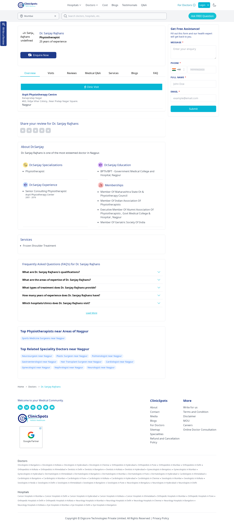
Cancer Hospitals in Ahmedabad (140, 496)
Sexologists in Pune (115, 483)
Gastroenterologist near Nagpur (39, 361)
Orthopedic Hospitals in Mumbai (171, 496)
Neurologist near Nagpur (101, 367)
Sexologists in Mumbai (172, 478)
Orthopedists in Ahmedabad (53, 469)
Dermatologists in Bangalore (87, 474)
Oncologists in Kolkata (52, 465)
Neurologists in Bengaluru (138, 483)
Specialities (156, 434)
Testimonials (129, 5)
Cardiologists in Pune (76, 478)
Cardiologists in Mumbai (54, 478)
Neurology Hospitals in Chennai (148, 500)
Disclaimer (189, 416)
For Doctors (157, 425)
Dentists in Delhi (75, 469)
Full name (178, 77)
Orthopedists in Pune (147, 465)
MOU (186, 420)
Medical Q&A (93, 73)
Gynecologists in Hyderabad (30, 474)
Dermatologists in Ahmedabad (58, 474)
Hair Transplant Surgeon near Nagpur (81, 361)
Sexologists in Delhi (46, 483)
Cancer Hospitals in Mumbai (30, 496)
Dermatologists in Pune (138, 474)
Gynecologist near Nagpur (36, 367)
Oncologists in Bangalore (29, 465)
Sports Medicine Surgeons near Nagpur (43, 338)
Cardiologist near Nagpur (119, 361)
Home (22, 386)
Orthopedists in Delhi (192, 465)
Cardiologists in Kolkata (98, 478)
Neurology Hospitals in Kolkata (31, 505)
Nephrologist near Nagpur (69, 367)
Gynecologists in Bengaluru (159, 469)
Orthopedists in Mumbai (169, 465)
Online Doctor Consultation (199, 429)
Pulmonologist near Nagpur (107, 355)
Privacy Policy (161, 518)
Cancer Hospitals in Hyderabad (83, 496)
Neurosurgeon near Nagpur (37, 355)
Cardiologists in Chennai (148, 478)
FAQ (155, 73)
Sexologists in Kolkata (193, 478)
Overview (30, 73)
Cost (105, 5)
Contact (155, 412)
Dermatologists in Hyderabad (164, 474)
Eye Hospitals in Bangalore (105, 505)
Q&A (144, 5)
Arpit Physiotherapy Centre (39, 94)
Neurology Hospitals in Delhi (118, 500)
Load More (91, 312)
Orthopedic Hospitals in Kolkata (60, 500)
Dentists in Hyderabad (135, 469)
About (153, 407)
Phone (176, 63)
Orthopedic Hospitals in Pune (201, 496)
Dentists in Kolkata (114, 469)
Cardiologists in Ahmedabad (192, 474)
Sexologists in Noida (26, 483)
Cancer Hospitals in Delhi (56, 496)
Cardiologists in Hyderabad (123, 478)
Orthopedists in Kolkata (28, 469)
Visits (51, 73)
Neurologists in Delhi (187, 483)
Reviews (72, 73)
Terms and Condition (195, 412)
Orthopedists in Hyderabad (124, 465)
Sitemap (155, 429)
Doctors (34, 386)
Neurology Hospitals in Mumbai (90, 500)
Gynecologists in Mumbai (185, 469)
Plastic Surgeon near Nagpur (72, 355)
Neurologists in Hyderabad (164, 483)
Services (114, 73)
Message (177, 42)
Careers (188, 425)
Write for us (190, 407)
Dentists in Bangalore (94, 469)
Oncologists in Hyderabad (75, 465)
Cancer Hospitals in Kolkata (112, 496)
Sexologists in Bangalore (94, 483)
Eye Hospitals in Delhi (80, 505)
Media (154, 416)
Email (175, 91)
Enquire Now (41, 55)
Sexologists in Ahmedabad (69, 483)
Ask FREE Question (202, 16)
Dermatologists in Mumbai (114, 474)
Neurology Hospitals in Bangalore (179, 500)
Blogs (115, 5)
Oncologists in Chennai (99, 465)
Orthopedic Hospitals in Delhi (30, 500)
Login (202, 5)
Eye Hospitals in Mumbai (58, 505)
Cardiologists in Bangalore (29, 478)
